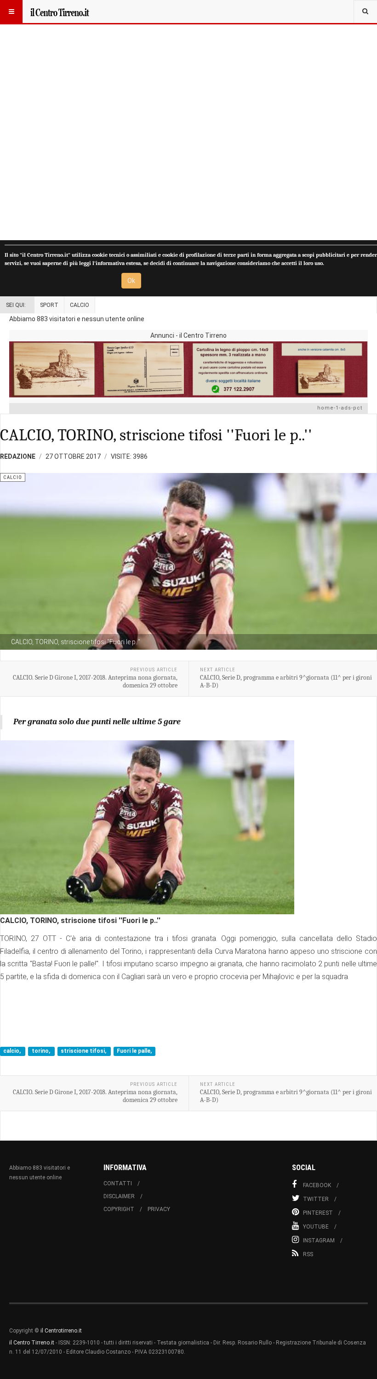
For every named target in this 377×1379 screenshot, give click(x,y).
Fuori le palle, (134, 1051)
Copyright (118, 1209)
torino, (41, 1051)
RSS (308, 1254)
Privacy (159, 1209)
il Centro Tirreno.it (31, 1342)
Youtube (316, 1226)
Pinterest (318, 1213)
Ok (131, 280)
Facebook (317, 1185)
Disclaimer (119, 1196)
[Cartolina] (188, 369)
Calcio (79, 305)
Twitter (316, 1199)
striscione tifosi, (84, 1051)
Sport (49, 305)
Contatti (117, 1183)
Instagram (319, 1240)
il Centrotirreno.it (61, 1330)
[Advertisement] (188, 120)
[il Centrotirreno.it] (59, 11)
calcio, (12, 1051)
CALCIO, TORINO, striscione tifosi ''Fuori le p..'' (156, 435)
